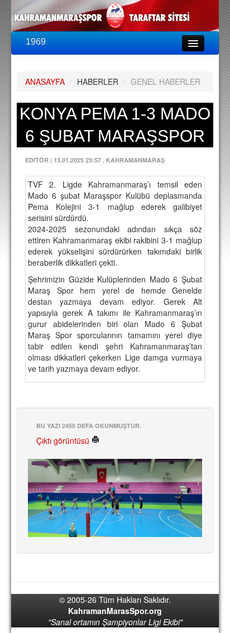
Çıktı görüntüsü (64, 440)
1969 (36, 41)
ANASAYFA (45, 81)
